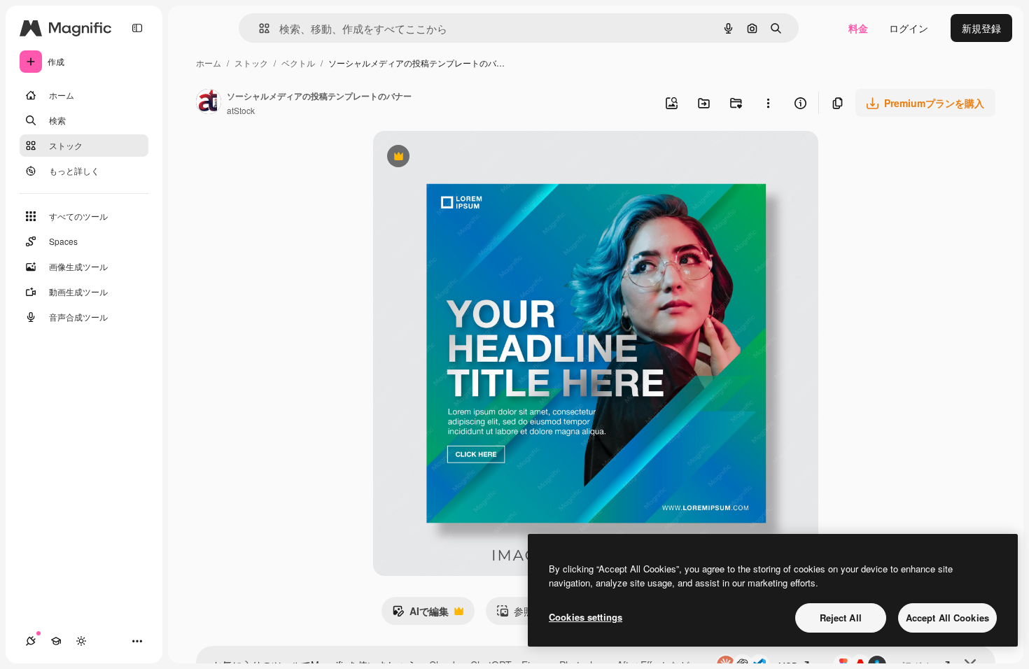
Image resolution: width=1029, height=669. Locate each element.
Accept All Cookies (947, 617)
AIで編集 (420, 614)
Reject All (841, 617)
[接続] (31, 641)
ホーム (208, 63)
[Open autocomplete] (258, 28)
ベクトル (298, 63)
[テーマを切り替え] (81, 641)
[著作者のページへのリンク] (208, 103)
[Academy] (56, 641)
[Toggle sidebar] (137, 28)
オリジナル (469, 157)
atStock (241, 110)
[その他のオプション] (768, 103)
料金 (858, 28)
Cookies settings (585, 617)
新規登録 (981, 28)
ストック (251, 63)
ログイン (908, 28)
